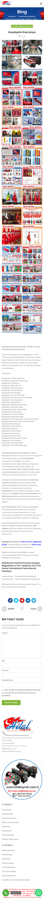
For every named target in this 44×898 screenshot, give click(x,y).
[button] (38, 892)
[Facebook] (10, 600)
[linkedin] (27, 600)
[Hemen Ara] (5, 892)
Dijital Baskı (6, 826)
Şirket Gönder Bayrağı (10, 822)
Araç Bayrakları (7, 814)
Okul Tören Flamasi (9, 871)
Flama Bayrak (7, 831)
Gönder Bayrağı (8, 835)
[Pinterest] (22, 600)
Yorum (5, 633)
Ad (3, 660)
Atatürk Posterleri (9, 818)
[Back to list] (22, 609)
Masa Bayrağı (7, 854)
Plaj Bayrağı (6, 859)
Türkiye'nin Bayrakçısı (26, 16)
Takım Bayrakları (8, 863)
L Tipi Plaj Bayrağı (8, 867)
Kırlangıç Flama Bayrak (10, 839)
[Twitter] (16, 600)
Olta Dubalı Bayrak (9, 875)
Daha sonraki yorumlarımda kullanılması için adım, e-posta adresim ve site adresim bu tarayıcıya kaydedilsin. (21, 693)
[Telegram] (33, 600)
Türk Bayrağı (6, 810)
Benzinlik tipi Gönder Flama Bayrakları (16, 880)
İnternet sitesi (7, 680)
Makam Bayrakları (8, 850)
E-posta (5, 670)
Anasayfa (12, 16)
